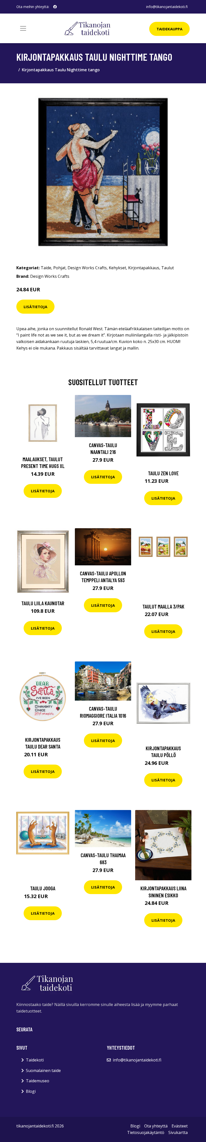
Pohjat (59, 268)
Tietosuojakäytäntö (145, 1132)
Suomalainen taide (43, 1070)
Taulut (167, 268)
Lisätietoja (35, 306)
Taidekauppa (169, 28)
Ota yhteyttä (156, 1126)
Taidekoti (35, 1060)
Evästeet (180, 1126)
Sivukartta (178, 1132)
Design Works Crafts (87, 268)
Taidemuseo (37, 1081)
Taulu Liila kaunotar (42, 603)
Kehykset (117, 268)
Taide (46, 268)
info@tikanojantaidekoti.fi (167, 6)
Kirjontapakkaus (143, 268)
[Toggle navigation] (23, 28)
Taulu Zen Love (163, 473)
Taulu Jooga (42, 888)
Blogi (31, 1091)
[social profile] (55, 7)
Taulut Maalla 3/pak (163, 606)
